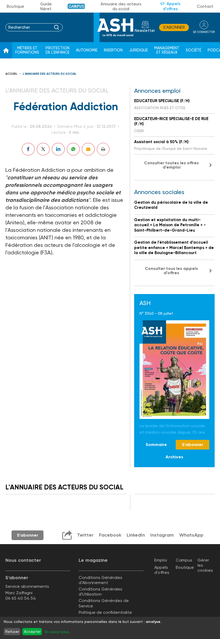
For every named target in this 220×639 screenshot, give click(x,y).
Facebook (110, 535)
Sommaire (156, 444)
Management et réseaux (166, 50)
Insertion (113, 50)
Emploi (160, 560)
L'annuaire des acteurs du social (49, 74)
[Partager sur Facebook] (28, 149)
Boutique (15, 6)
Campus (76, 6)
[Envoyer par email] (88, 149)
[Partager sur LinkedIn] (58, 149)
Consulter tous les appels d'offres (171, 270)
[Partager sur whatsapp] (73, 149)
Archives (174, 456)
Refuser (12, 631)
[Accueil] (6, 50)
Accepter (32, 631)
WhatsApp (191, 535)
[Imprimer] (103, 149)
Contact (205, 6)
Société (193, 50)
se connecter (204, 32)
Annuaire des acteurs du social (121, 6)
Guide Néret (46, 6)
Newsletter (145, 30)
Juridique (138, 50)
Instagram (162, 535)
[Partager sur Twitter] (43, 149)
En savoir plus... (58, 632)
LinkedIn (136, 535)
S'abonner (174, 27)
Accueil (11, 74)
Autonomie (86, 50)
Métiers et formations (27, 50)
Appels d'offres (172, 6)
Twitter (85, 535)
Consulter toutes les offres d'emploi (171, 165)
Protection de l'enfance (57, 50)
